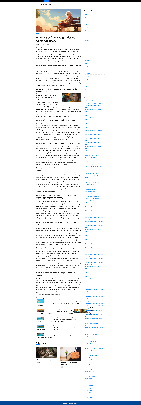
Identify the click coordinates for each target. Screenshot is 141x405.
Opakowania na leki (89, 150)
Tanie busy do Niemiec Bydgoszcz (92, 334)
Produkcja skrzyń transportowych (92, 182)
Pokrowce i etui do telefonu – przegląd (93, 332)
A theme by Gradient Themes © (70, 403)
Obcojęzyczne (88, 47)
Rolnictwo (87, 60)
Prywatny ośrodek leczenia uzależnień (93, 318)
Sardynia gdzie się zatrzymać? (91, 164)
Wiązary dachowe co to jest (91, 184)
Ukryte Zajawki (88, 79)
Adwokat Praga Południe (90, 376)
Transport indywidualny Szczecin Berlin (94, 353)
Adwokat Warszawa (89, 357)
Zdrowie (87, 92)
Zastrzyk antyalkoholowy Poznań (92, 193)
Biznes (86, 14)
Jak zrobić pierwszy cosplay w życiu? (93, 187)
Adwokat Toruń (88, 362)
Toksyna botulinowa (89, 329)
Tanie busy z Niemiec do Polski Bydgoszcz (94, 348)
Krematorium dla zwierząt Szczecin (93, 341)
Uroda (86, 83)
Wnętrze (87, 89)
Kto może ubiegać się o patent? (91, 173)
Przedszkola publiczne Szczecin (92, 196)
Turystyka (87, 76)
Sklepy (86, 63)
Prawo (86, 53)
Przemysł (87, 57)
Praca (38, 33)
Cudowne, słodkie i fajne (43, 4)
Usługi (86, 86)
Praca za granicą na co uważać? (59, 309)
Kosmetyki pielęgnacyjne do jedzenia (93, 355)
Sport (86, 66)
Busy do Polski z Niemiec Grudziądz (92, 171)
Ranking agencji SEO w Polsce (91, 321)
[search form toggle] (104, 4)
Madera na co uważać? (89, 180)
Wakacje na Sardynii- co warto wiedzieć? (61, 299)
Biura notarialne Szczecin (90, 191)
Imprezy (87, 30)
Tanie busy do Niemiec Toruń (91, 336)
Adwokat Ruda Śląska (89, 360)
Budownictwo (88, 17)
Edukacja (87, 24)
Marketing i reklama (89, 34)
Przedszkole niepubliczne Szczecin (92, 198)
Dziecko (87, 21)
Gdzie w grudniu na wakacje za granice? (61, 334)
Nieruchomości (88, 43)
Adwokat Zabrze (88, 378)
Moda (86, 37)
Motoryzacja (88, 40)
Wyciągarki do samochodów (91, 189)
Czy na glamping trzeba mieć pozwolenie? (94, 103)
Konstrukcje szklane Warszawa (91, 168)
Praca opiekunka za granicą (46, 360)
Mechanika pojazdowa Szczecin (92, 100)
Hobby (86, 27)
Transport (87, 73)
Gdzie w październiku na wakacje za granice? (62, 317)
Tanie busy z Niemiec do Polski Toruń (93, 343)
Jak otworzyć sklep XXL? (90, 157)
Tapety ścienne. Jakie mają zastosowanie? (94, 327)
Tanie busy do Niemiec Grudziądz (92, 339)
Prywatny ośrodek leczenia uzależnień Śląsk (94, 287)
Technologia (88, 70)
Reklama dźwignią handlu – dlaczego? (93, 166)
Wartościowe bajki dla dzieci (91, 153)
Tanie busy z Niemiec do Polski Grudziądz (94, 346)
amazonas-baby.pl (96, 4)
